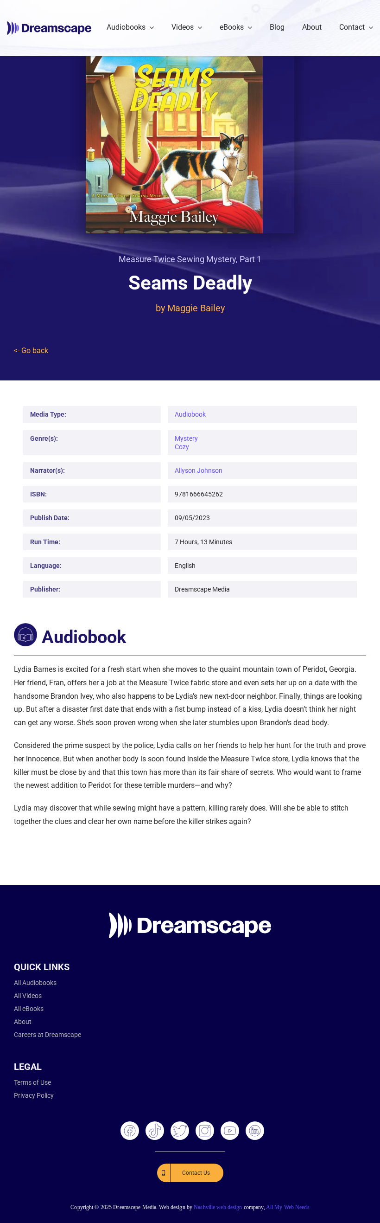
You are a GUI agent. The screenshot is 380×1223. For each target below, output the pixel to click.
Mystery (186, 438)
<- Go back (31, 350)
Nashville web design (218, 1207)
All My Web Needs (288, 1207)
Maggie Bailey (196, 308)
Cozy (182, 447)
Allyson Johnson (198, 470)
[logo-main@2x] (49, 24)
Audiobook (190, 414)
